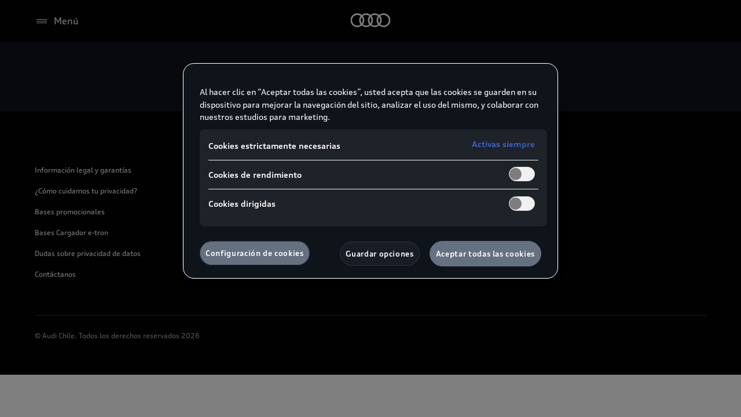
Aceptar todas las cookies (485, 253)
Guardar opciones (379, 253)
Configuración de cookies (255, 253)
